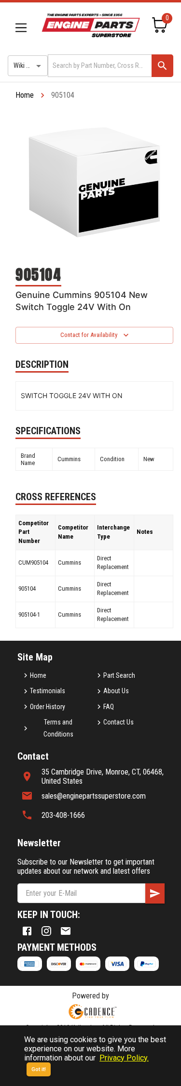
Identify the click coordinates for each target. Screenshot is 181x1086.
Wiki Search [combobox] (29, 65)
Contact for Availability (88, 334)
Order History (47, 707)
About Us (116, 691)
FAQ (108, 707)
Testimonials (47, 691)
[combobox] (99, 65)
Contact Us (118, 722)
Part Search (119, 675)
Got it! (38, 1069)
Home (24, 95)
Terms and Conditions (58, 728)
